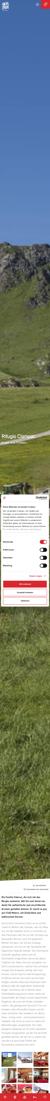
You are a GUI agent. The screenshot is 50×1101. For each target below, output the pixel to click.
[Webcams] (15, 1096)
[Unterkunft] (34, 1096)
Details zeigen (35, 576)
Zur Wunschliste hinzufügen (37, 889)
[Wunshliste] (45, 1096)
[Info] (37, 4)
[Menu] (45, 4)
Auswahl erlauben (25, 592)
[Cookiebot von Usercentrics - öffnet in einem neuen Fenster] (36, 498)
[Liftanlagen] (24, 1096)
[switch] (43, 550)
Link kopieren (40, 886)
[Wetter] (5, 1096)
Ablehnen (25, 601)
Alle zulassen (25, 584)
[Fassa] (5, 6)
